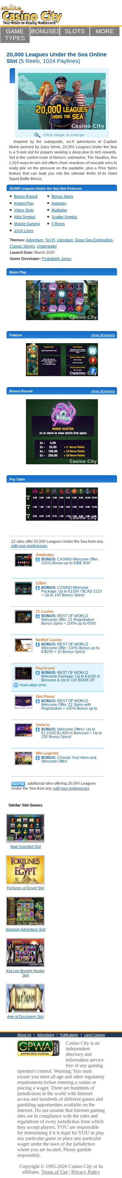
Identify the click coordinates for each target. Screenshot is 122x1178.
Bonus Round (26, 196)
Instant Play (24, 203)
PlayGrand (45, 668)
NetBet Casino (49, 640)
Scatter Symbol (64, 217)
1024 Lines (23, 231)
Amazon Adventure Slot (25, 929)
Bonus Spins (62, 196)
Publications (69, 1035)
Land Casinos (94, 1035)
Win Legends (47, 753)
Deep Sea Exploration (94, 240)
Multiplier (59, 210)
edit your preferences (29, 546)
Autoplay (58, 203)
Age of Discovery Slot (25, 1017)
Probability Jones (56, 259)
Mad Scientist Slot (25, 846)
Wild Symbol (24, 217)
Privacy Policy (85, 1172)
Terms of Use (54, 1172)
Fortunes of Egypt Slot (25, 888)
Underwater (47, 246)
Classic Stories (22, 246)
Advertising (45, 1035)
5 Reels (58, 224)
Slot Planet (45, 696)
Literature (65, 240)
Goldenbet (45, 555)
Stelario (42, 725)
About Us (24, 1035)
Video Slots (23, 210)
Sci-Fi (50, 240)
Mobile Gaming (27, 224)
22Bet (41, 583)
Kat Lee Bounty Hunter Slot (25, 973)
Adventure (34, 240)
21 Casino (44, 611)
